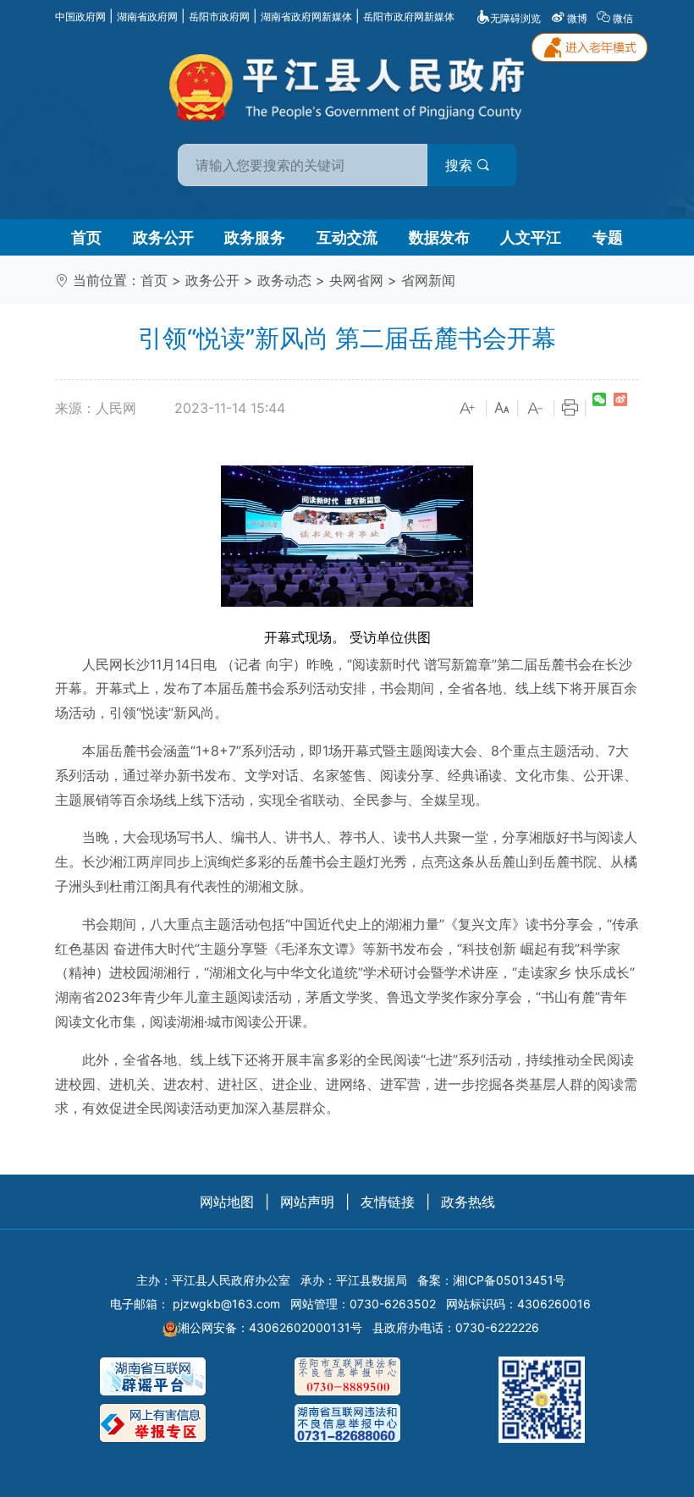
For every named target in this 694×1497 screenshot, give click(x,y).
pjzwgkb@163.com (226, 1303)
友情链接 (388, 1201)
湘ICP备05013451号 (509, 1280)
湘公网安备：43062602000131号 (270, 1327)
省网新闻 (428, 280)
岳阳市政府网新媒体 (408, 16)
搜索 (460, 165)
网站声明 (307, 1201)
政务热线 (468, 1201)
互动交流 (347, 237)
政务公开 (163, 237)
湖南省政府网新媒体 (306, 16)
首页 (86, 237)
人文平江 (530, 237)
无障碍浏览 (515, 18)
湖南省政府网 (147, 16)
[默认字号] (501, 408)
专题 (607, 237)
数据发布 (439, 237)
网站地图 (227, 1201)
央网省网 (356, 280)
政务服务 (254, 237)
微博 (577, 18)
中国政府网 (80, 16)
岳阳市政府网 (219, 16)
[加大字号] (468, 408)
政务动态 (284, 280)
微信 (623, 18)
